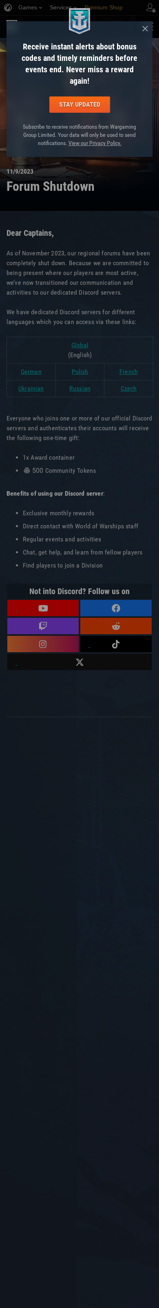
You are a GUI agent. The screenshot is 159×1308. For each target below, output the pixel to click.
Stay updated (79, 104)
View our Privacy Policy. (94, 143)
